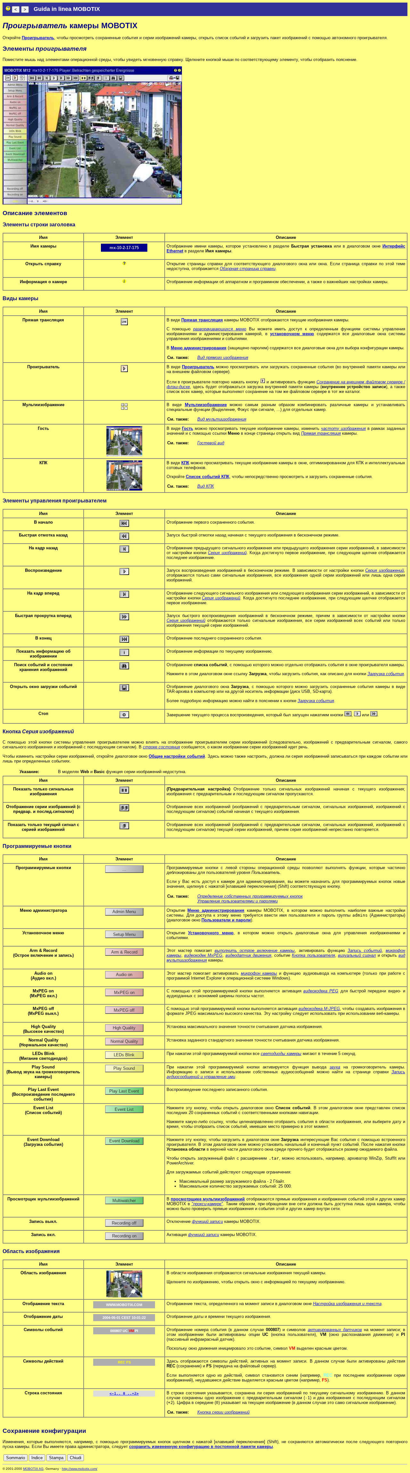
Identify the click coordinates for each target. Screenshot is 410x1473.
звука (335, 1067)
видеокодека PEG (320, 991)
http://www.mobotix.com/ (79, 1468)
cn (361, 1457)
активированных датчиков (335, 1329)
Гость (187, 428)
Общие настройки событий (177, 756)
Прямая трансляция (202, 320)
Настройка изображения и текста (347, 1303)
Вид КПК (205, 486)
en (375, 1457)
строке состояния (161, 747)
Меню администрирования (198, 347)
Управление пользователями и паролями (237, 901)
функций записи (207, 1221)
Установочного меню (211, 932)
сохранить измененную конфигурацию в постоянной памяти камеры (201, 1446)
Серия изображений (227, 552)
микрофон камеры (259, 973)
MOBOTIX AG (33, 1468)
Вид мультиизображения (221, 419)
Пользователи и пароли (226, 920)
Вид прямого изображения (222, 357)
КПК (185, 462)
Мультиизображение (206, 404)
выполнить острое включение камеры (255, 950)
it (393, 1457)
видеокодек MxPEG (203, 955)
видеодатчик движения (248, 955)
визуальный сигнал (357, 955)
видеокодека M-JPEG (319, 1008)
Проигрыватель (38, 37)
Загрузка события (385, 673)
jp (398, 1457)
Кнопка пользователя (313, 955)
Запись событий (365, 950)
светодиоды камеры (281, 1053)
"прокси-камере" (207, 1203)
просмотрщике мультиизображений (208, 1199)
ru (404, 1457)
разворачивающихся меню (219, 329)
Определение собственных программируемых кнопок (250, 896)
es (383, 1457)
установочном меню (292, 333)
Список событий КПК (207, 476)
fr (389, 1457)
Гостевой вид (210, 442)
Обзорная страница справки (247, 268)
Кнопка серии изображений (223, 1412)
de (368, 1457)
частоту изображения (343, 428)
